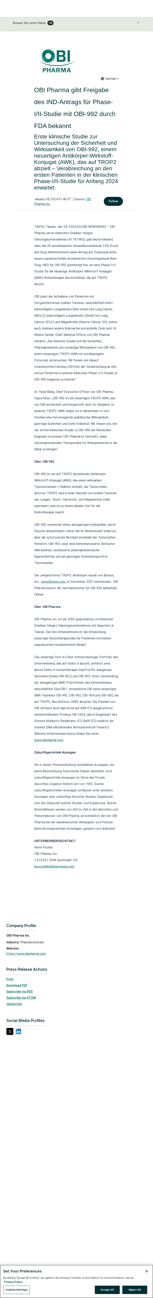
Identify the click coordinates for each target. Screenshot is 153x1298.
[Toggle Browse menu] (138, 22)
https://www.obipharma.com (26, 954)
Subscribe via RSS (19, 991)
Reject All (135, 1289)
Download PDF (16, 985)
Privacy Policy (13, 1281)
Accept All (107, 1289)
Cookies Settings (16, 1289)
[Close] (146, 1271)
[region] (76, 1281)
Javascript (14, 1004)
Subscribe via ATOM (21, 998)
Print (10, 979)
